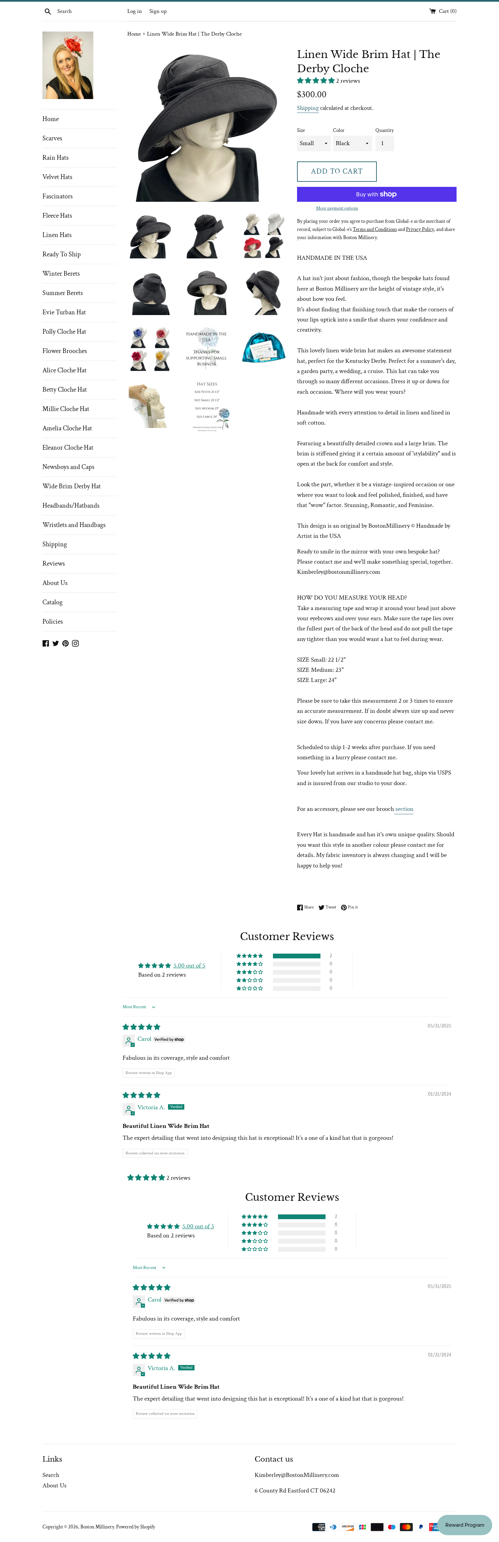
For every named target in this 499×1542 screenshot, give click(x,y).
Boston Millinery (97, 1527)
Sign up (158, 11)
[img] (141, 1027)
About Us (55, 583)
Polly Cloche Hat (64, 331)
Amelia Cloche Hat (67, 428)
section (403, 809)
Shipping (54, 544)
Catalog (52, 602)
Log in (134, 11)
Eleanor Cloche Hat (67, 447)
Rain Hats (55, 157)
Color (339, 130)
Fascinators (57, 196)
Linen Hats (57, 235)
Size (301, 130)
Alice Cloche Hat (64, 370)
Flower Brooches (64, 351)
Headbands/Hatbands (70, 505)
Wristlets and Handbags (74, 525)
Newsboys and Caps (68, 467)
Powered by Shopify (135, 1527)
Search (50, 1475)
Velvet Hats (57, 177)
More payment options (337, 208)
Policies (52, 621)
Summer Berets (62, 293)
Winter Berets (61, 273)
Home (50, 119)
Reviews (53, 563)
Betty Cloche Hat (64, 389)
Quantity (384, 130)
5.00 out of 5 (189, 965)
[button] (316, 81)
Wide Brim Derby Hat (71, 486)
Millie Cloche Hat (65, 409)
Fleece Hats (57, 215)
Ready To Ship (61, 254)
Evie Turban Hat (64, 312)
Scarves (52, 138)
